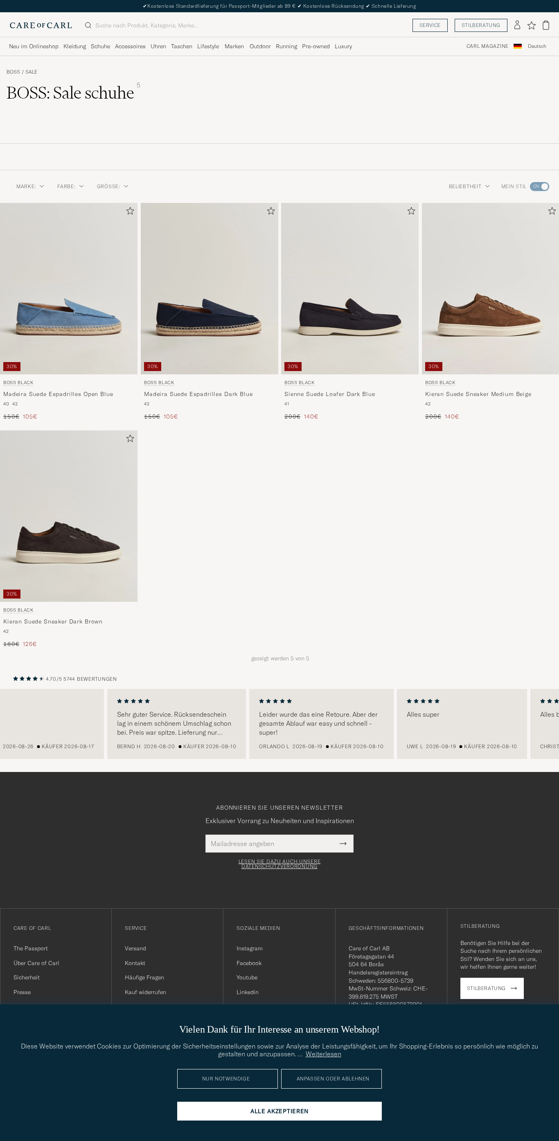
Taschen (181, 46)
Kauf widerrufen (145, 992)
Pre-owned (316, 46)
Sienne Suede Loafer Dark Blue (329, 394)
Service (430, 25)
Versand (135, 948)
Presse (22, 992)
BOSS (13, 72)
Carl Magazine (488, 46)
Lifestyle (208, 46)
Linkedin (248, 992)
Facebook (249, 963)
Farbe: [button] (66, 186)
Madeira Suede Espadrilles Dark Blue (198, 394)
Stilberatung (481, 25)
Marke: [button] (26, 186)
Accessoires (130, 46)
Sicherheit (27, 977)
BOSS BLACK (18, 382)
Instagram (250, 948)
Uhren (158, 46)
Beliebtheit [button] (465, 186)
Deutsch (537, 46)
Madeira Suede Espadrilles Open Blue (58, 394)
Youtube (247, 977)
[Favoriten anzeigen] (531, 25)
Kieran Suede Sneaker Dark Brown (53, 622)
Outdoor (260, 46)
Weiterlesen (323, 1054)
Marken (234, 46)
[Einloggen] (517, 25)
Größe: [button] (108, 186)
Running (286, 46)
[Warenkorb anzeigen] (545, 25)
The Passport (31, 948)
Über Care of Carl (36, 963)
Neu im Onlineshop (34, 46)
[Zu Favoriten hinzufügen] (128, 212)
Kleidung (74, 46)
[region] (279, 724)
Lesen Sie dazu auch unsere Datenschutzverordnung (280, 864)
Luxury (343, 46)
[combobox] (537, 46)
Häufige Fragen (144, 977)
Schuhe (100, 46)
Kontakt (135, 963)
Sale (31, 72)
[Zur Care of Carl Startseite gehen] (41, 25)
